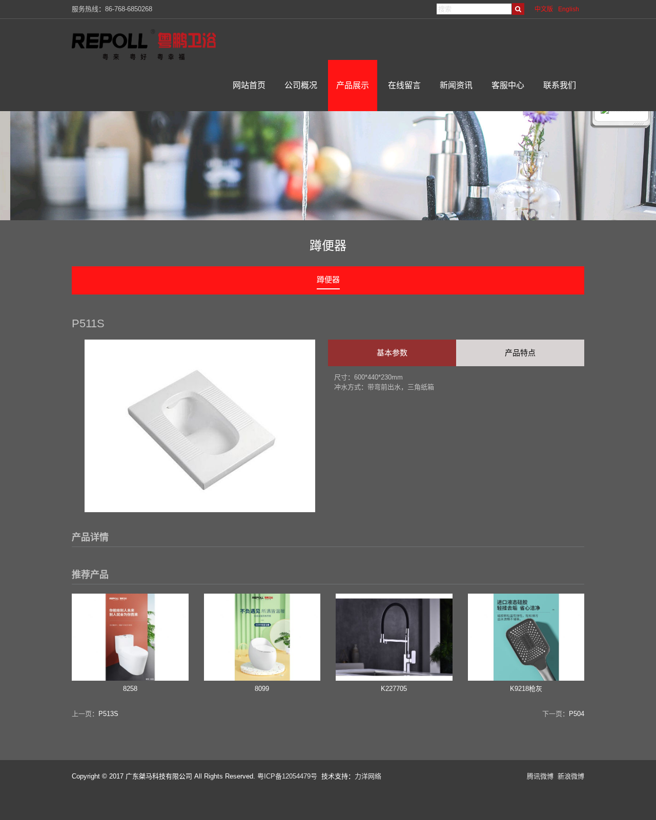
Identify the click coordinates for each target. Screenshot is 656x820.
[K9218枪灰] (526, 678)
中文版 (544, 9)
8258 (130, 688)
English (568, 9)
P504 (576, 714)
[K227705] (394, 678)
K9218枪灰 (526, 688)
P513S (108, 714)
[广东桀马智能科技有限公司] (152, 44)
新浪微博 (571, 776)
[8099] (262, 678)
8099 (262, 688)
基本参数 (392, 352)
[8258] (130, 678)
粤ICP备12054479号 (287, 776)
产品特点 (520, 352)
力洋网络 (368, 776)
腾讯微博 (540, 776)
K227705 (394, 688)
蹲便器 (328, 279)
